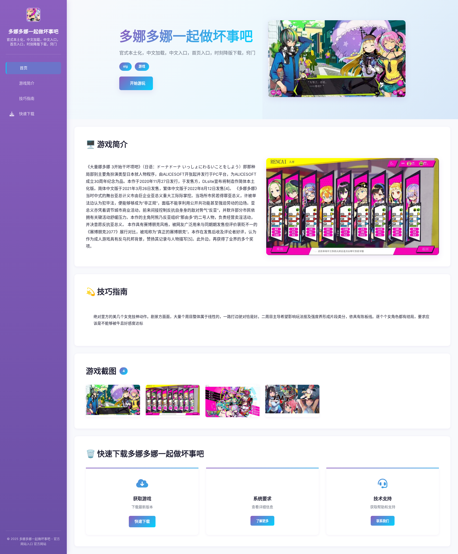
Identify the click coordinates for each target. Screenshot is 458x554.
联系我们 (382, 521)
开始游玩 (137, 83)
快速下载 (142, 521)
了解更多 (262, 521)
